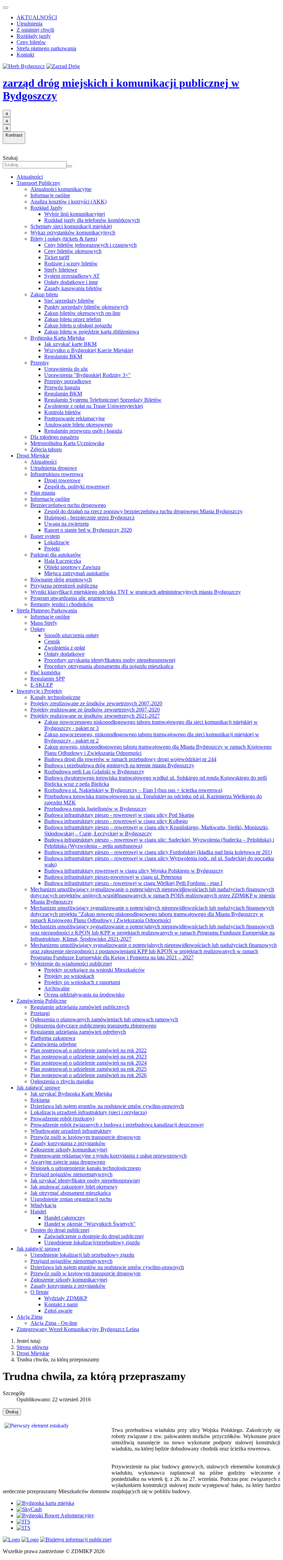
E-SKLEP (41, 685)
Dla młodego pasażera (54, 437)
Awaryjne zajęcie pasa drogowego (67, 1162)
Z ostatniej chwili (35, 30)
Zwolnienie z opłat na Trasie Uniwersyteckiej (93, 406)
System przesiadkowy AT (72, 276)
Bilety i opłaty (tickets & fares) (63, 239)
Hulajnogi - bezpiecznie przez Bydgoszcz (89, 517)
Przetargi (40, 1013)
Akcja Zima (29, 1317)
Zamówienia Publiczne (42, 1001)
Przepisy (39, 363)
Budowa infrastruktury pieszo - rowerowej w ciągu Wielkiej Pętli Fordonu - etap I (133, 883)
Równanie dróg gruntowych (61, 579)
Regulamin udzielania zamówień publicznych (79, 1007)
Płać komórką (45, 672)
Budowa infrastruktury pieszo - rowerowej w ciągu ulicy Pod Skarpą (119, 815)
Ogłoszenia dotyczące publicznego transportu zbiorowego (93, 1026)
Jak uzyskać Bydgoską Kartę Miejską (71, 1094)
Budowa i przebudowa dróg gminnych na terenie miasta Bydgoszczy (119, 765)
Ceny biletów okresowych (72, 251)
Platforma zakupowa (52, 1038)
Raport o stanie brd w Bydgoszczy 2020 (88, 530)
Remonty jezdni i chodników (62, 604)
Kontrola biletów (62, 412)
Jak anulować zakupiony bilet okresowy (74, 1187)
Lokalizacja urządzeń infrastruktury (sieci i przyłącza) (88, 1112)
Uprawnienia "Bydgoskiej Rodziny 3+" (87, 375)
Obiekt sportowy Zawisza (72, 567)
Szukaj (10, 158)
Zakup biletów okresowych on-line (82, 313)
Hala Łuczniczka (62, 561)
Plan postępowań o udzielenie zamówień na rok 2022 (88, 1050)
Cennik (52, 641)
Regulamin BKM (63, 356)
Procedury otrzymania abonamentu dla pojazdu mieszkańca (108, 666)
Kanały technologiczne (55, 697)
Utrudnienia (29, 24)
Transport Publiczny (38, 183)
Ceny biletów (31, 42)
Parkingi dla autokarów (55, 555)
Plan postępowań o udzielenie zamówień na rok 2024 (88, 1063)
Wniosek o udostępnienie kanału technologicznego (85, 1168)
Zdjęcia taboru (46, 449)
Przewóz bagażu (62, 387)
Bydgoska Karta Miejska (57, 338)
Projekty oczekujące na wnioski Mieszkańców (94, 970)
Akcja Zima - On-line (53, 1323)
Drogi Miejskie (33, 455)
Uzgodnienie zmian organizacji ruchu (71, 1199)
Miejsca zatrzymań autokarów (76, 573)
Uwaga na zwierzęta (66, 524)
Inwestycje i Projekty (39, 691)
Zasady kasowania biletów (73, 288)
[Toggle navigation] (5, 8)
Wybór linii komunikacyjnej (74, 214)
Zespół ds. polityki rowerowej (76, 486)
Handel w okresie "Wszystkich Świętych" (90, 1224)
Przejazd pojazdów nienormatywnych (71, 1174)
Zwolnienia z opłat (64, 648)
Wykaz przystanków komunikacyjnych (72, 232)
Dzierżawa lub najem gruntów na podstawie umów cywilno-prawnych (107, 1106)
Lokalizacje (56, 542)
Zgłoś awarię (58, 1311)
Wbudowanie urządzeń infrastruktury (70, 1131)
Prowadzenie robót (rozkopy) (62, 1118)
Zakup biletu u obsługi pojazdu (78, 325)
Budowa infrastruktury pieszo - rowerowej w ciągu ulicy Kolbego (116, 821)
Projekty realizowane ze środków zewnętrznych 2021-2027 (95, 716)
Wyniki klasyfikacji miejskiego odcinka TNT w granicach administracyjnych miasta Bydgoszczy (135, 592)
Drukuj (12, 1411)
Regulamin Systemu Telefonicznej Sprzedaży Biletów (103, 400)
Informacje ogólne (50, 195)
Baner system (45, 536)
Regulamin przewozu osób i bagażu (83, 431)
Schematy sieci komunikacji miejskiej (71, 226)
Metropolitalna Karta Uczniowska (67, 443)
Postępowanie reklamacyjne (74, 418)
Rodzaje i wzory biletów (71, 263)
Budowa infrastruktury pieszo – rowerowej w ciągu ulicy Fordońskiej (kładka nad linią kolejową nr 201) (158, 852)
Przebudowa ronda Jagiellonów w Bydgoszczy (95, 809)
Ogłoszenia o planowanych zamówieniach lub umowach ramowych (104, 1019)
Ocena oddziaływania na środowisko (84, 995)
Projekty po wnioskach (69, 976)
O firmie (39, 1292)
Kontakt (25, 54)
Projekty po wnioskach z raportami (82, 982)
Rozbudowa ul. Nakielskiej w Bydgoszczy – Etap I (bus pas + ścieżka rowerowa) (133, 790)
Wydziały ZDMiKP (65, 1298)
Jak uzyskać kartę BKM (70, 344)
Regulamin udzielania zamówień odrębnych (78, 1032)
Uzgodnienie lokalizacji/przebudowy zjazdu (92, 1242)
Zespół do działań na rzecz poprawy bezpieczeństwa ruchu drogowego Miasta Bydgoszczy (143, 511)
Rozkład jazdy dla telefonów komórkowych (92, 220)
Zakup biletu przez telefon (72, 319)
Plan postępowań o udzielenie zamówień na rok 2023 (88, 1057)
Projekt (52, 548)
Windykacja (43, 1205)
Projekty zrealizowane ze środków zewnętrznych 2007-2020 (96, 703)
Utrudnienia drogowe (53, 468)
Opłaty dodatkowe (64, 654)
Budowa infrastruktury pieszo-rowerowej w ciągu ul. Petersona (113, 877)
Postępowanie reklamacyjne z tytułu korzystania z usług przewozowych (108, 1156)
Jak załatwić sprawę (38, 1087)
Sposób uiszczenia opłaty (71, 635)
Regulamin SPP (47, 679)
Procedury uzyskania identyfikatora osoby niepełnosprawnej (109, 660)
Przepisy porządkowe (67, 381)
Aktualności (30, 177)
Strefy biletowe (60, 270)
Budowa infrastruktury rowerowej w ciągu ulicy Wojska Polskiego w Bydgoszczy (133, 871)
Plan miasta (42, 493)
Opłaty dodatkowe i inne (71, 282)
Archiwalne (57, 988)
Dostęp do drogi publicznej (59, 1230)
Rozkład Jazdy (46, 208)
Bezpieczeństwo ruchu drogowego (68, 505)
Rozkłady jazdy (34, 36)
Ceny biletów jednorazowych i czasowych (90, 245)
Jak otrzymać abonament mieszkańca (70, 1193)
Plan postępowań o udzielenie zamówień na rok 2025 (88, 1069)
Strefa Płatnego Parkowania (47, 610)
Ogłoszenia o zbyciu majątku (62, 1081)
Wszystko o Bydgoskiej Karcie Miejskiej (88, 350)
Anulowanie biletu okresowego (78, 425)
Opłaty (37, 629)
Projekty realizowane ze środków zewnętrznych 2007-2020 (95, 710)
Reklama (40, 1100)
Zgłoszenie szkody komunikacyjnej (68, 1149)
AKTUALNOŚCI (37, 17)
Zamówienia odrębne (53, 1044)
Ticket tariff (56, 257)
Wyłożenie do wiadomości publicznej (71, 964)
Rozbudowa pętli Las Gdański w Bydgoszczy (94, 771)
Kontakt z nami (61, 1304)
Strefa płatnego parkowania (46, 48)
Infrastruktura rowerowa (56, 474)
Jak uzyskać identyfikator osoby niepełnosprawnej (85, 1180)
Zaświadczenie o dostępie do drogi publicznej (94, 1236)
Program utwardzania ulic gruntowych (72, 598)
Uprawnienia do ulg (66, 369)
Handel (38, 1211)
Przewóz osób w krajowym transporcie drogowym (85, 1137)
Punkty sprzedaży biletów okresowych (86, 307)
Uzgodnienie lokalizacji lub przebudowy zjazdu (82, 1255)
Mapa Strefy (43, 623)
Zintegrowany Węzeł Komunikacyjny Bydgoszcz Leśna (78, 1329)
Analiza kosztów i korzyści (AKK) (68, 201)
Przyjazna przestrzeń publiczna (64, 586)
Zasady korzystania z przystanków (68, 1143)
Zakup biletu (44, 294)
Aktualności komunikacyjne (60, 189)
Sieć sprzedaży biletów (69, 301)
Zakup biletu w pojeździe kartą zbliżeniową (91, 332)
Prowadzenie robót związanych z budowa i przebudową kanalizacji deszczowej (117, 1125)
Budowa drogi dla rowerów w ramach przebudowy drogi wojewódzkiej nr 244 (130, 759)
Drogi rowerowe (62, 480)
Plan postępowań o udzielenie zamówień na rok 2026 (88, 1075)
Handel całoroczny (64, 1218)
